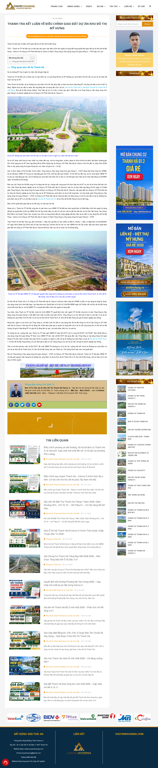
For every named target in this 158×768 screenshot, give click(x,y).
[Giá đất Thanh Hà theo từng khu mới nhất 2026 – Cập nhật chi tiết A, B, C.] (24, 691)
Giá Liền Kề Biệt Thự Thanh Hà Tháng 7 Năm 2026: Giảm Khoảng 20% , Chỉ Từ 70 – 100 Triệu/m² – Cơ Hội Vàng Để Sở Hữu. (74, 505)
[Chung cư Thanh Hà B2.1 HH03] (122, 543)
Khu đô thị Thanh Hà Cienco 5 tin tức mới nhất (70, 36)
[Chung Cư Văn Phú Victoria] (122, 388)
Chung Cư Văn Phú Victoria (136, 388)
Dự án (100, 6)
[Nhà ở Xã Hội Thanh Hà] (122, 421)
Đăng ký (147, 24)
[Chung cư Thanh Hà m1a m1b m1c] (122, 511)
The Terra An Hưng (136, 495)
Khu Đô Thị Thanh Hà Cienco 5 (137, 405)
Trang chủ (56, 6)
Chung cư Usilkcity (136, 470)
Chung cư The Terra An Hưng (138, 462)
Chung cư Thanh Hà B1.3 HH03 (138, 535)
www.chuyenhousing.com (35, 397)
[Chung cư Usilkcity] (122, 470)
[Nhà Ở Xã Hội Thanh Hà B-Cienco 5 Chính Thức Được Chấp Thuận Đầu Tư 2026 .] (24, 538)
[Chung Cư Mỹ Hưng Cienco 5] (122, 397)
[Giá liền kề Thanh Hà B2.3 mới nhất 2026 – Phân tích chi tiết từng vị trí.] (24, 615)
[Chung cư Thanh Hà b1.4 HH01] (122, 519)
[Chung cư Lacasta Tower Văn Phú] (122, 445)
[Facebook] (11, 405)
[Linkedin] (16, 405)
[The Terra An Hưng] (122, 494)
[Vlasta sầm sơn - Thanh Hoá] (122, 437)
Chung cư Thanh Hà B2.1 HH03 (138, 543)
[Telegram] (33, 405)
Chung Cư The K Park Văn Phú (139, 486)
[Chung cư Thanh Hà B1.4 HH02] (122, 527)
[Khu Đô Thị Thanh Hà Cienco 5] (122, 405)
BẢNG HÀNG (74, 6)
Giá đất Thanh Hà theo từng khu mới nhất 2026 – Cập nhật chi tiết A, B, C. (73, 685)
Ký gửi (141, 6)
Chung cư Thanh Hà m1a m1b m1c (138, 511)
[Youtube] (39, 405)
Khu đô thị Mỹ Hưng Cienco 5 (136, 478)
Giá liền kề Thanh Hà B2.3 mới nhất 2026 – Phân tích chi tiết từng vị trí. (73, 609)
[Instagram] (28, 405)
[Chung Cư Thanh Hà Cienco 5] (122, 551)
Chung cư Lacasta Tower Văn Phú (139, 445)
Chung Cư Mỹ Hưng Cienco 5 (136, 397)
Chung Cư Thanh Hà (53, 539)
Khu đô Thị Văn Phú (136, 503)
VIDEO (89, 6)
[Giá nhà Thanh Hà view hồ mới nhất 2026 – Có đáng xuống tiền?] (24, 666)
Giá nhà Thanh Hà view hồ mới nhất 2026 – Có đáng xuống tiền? (73, 660)
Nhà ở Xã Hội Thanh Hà (138, 421)
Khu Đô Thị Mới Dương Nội (139, 429)
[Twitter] (22, 405)
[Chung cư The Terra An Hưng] (122, 462)
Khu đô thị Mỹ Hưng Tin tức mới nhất (40, 36)
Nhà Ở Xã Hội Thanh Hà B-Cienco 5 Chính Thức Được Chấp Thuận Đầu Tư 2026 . (74, 532)
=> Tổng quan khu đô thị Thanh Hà (22, 61)
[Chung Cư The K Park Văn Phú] (122, 486)
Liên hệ (128, 6)
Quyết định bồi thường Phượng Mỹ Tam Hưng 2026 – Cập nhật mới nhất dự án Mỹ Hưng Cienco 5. (72, 583)
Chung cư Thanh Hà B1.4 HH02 (138, 527)
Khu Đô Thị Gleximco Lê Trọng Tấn (138, 454)
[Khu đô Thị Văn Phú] (122, 503)
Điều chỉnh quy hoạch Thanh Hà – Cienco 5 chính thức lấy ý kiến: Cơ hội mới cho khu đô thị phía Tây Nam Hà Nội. (73, 477)
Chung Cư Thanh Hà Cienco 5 (136, 551)
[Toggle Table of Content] (31, 58)
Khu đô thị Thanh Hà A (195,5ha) (77, 87)
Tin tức (113, 6)
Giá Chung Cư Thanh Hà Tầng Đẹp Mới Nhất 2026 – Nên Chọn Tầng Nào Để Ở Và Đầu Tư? (72, 557)
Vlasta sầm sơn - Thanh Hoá (138, 437)
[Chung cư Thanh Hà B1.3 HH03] (122, 535)
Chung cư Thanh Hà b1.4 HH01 (138, 519)
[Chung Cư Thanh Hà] (122, 413)
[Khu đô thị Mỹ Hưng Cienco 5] (122, 478)
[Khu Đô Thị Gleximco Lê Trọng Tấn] (122, 454)
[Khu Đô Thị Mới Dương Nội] (122, 429)
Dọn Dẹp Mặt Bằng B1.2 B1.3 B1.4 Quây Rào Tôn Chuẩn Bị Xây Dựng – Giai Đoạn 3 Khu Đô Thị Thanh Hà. (73, 634)
